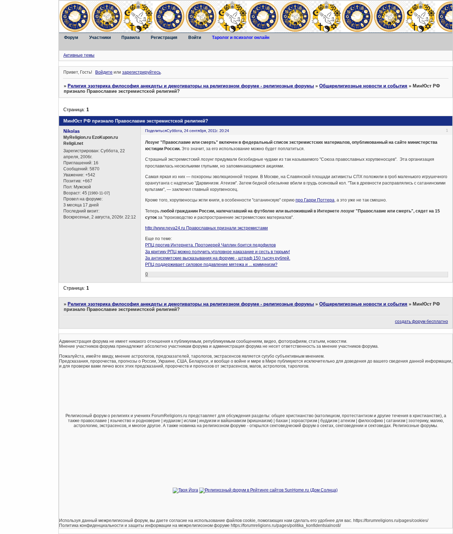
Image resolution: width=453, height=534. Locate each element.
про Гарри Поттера (315, 200)
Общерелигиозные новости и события (363, 86)
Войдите (104, 72)
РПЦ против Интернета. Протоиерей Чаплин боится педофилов (210, 245)
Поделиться (156, 131)
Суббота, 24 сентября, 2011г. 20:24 (198, 131)
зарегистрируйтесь (141, 72)
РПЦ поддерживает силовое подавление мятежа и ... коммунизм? (211, 264)
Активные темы (78, 55)
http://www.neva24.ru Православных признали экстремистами (206, 228)
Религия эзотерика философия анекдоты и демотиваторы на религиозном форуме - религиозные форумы (191, 86)
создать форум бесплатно (421, 321)
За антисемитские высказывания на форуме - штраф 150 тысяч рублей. (217, 258)
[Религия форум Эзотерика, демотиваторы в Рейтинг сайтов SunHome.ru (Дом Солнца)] (268, 490)
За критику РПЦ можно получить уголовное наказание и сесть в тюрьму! (217, 251)
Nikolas (71, 131)
